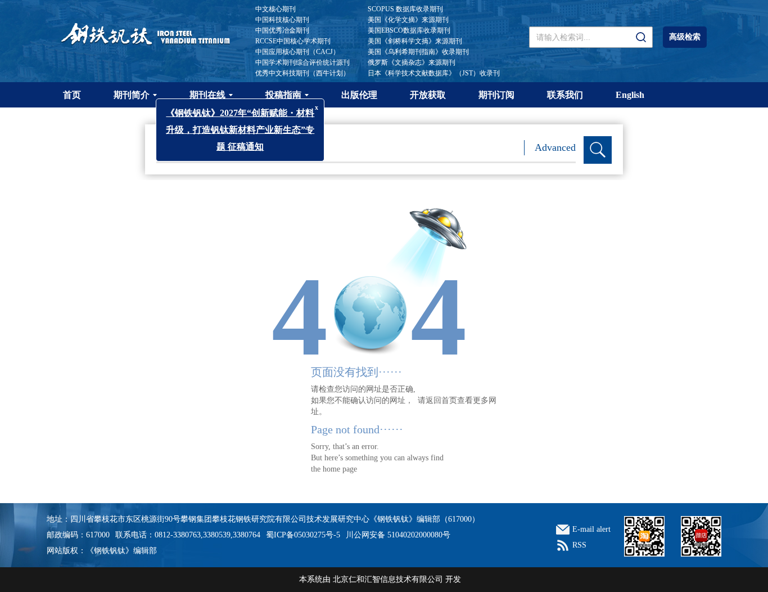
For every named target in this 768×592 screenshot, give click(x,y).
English (630, 95)
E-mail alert (591, 529)
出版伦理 (359, 95)
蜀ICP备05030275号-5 (303, 535)
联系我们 (565, 95)
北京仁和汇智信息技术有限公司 (388, 579)
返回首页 (441, 400)
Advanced (555, 147)
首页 (72, 95)
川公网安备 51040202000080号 (398, 535)
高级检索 (685, 37)
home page (340, 469)
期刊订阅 (496, 95)
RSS (579, 545)
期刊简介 (132, 95)
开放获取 (428, 95)
